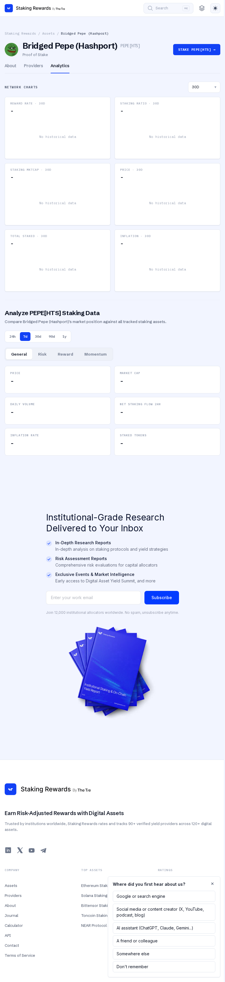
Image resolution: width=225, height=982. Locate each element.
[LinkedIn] (8, 850)
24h (12, 336)
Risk (42, 354)
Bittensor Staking (96, 905)
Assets (48, 33)
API (8, 935)
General (19, 354)
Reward (65, 354)
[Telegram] (43, 850)
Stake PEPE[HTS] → (196, 49)
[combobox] (204, 87)
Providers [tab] (33, 65)
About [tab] (10, 65)
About (10, 905)
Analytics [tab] (60, 65)
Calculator (14, 925)
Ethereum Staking (97, 885)
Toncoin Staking (95, 915)
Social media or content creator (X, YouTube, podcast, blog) (160, 912)
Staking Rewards (20, 33)
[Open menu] (202, 8)
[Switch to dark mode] (215, 8)
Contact (12, 945)
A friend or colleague (137, 940)
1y (64, 336)
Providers (13, 895)
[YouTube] (31, 850)
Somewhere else (133, 953)
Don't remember (132, 966)
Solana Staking (94, 895)
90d (52, 336)
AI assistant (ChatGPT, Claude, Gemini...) (155, 927)
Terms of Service (20, 955)
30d (38, 336)
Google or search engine (141, 896)
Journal (11, 915)
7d (25, 336)
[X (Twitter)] (19, 850)
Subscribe (161, 597)
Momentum (95, 354)
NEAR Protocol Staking (101, 925)
